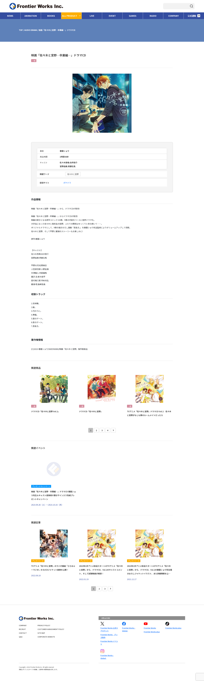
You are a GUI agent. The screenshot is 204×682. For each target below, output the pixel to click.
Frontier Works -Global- (128, 629)
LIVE (92, 15)
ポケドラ (67, 182)
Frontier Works (150, 628)
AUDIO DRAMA (30, 30)
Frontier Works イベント (109, 642)
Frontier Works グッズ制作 (109, 636)
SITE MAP (41, 633)
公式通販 (192, 15)
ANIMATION (30, 15)
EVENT (112, 15)
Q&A (20, 637)
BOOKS (51, 15)
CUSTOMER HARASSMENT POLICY (51, 629)
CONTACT (23, 633)
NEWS (10, 15)
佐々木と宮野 (73, 174)
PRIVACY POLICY (44, 625)
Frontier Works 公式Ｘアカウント (109, 629)
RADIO (153, 15)
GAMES (132, 15)
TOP (21, 30)
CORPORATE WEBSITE (46, 637)
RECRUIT (22, 629)
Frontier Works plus (152, 632)
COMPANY (173, 15)
